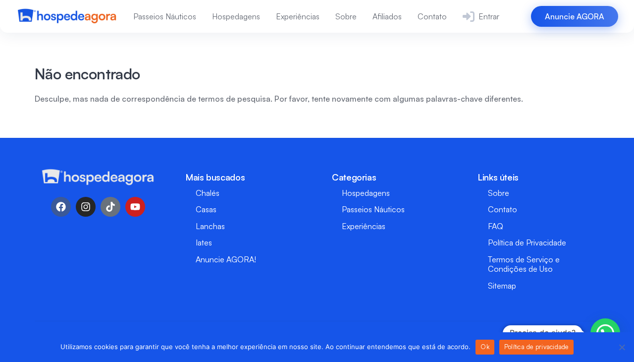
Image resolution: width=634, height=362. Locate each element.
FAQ (495, 226)
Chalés (207, 193)
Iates (204, 242)
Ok (484, 347)
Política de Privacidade (527, 242)
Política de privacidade (536, 347)
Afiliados (387, 16)
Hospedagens (236, 16)
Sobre (346, 16)
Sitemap (502, 286)
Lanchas (210, 226)
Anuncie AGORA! (226, 259)
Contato (432, 16)
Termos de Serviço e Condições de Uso (524, 264)
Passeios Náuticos (164, 16)
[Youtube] (135, 207)
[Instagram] (86, 207)
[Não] (622, 347)
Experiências (297, 16)
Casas (206, 209)
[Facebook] (61, 207)
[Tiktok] (110, 207)
